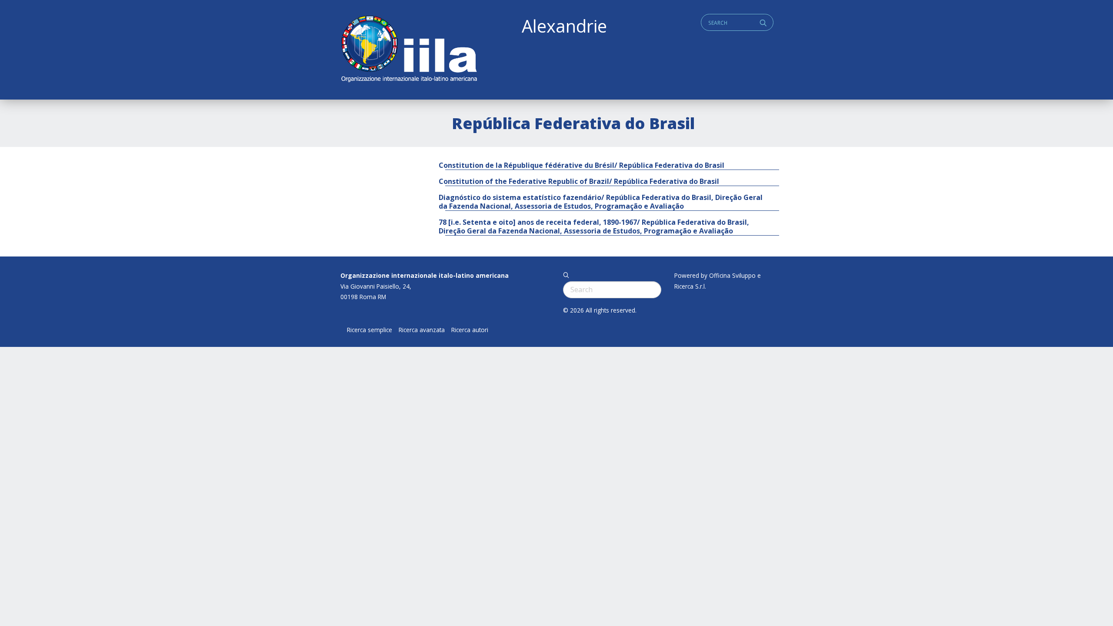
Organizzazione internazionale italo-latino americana (424, 275)
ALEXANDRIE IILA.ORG (409, 50)
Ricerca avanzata (422, 330)
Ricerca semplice (369, 330)
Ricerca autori (469, 330)
